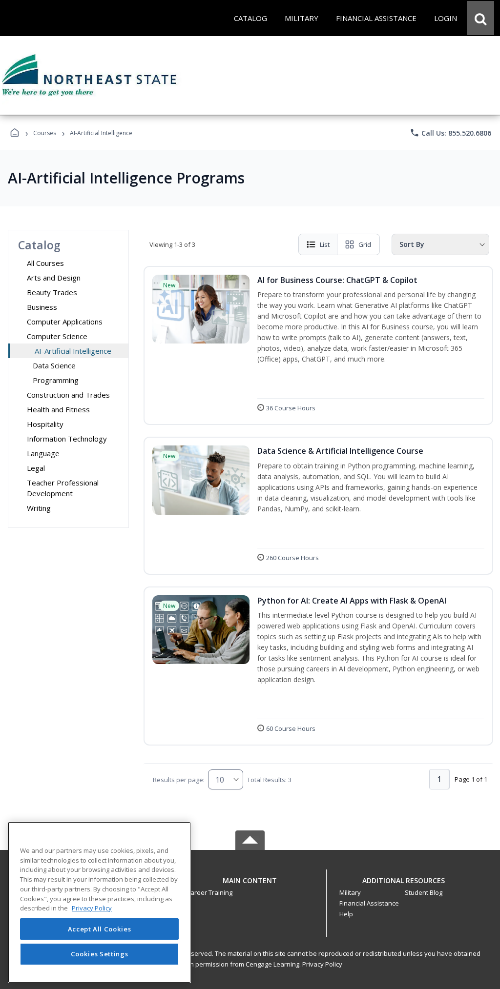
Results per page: (179, 779)
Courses (44, 133)
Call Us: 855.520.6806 (450, 133)
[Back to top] (250, 885)
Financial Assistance (369, 903)
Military (350, 892)
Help (346, 913)
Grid (364, 244)
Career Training (209, 892)
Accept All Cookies (99, 929)
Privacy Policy (322, 964)
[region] (99, 902)
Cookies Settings (99, 953)
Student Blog (423, 892)
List (325, 244)
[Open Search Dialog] (480, 18)
